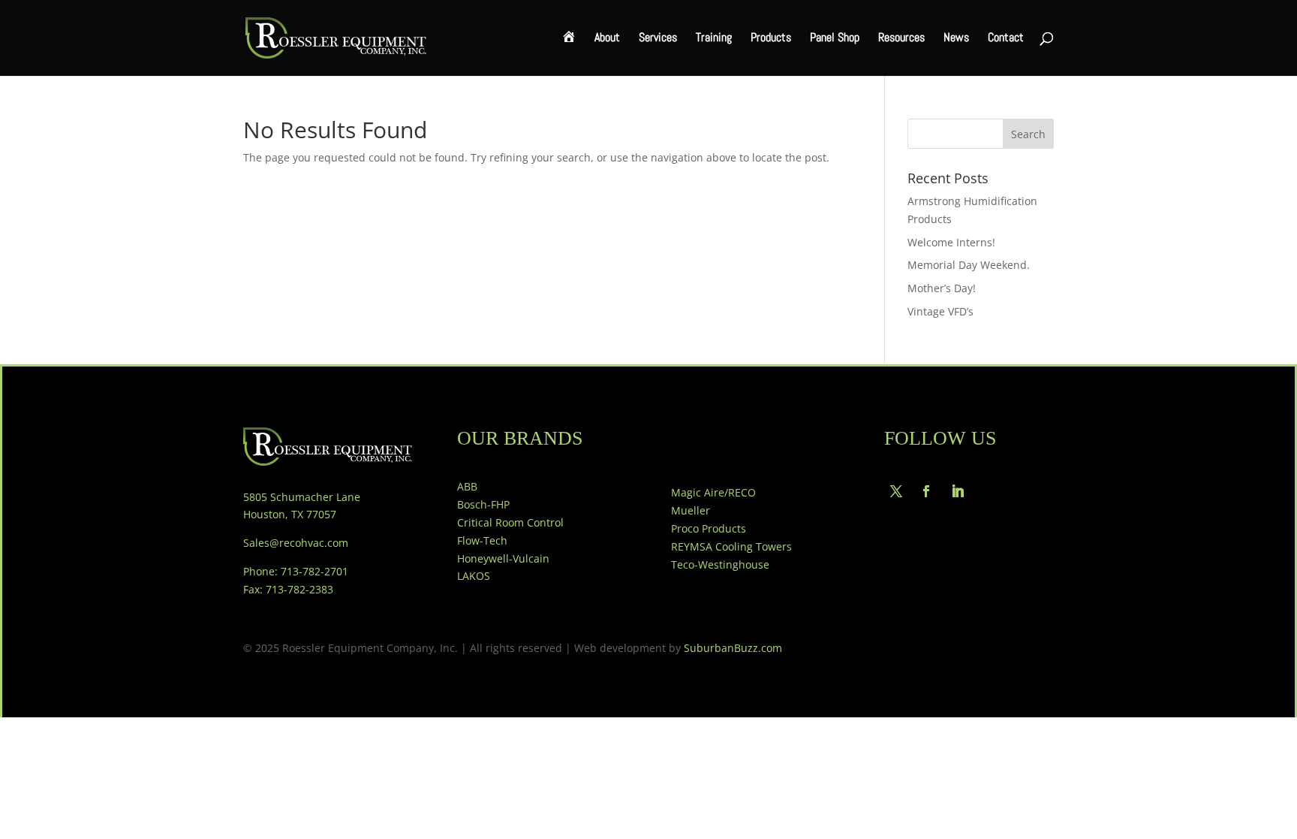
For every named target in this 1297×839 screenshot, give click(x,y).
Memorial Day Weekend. (968, 265)
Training (714, 38)
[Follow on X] (896, 491)
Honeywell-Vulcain (503, 558)
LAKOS (473, 576)
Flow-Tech (482, 540)
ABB (467, 486)
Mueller (690, 510)
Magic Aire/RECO (713, 492)
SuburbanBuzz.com (733, 648)
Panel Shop (834, 38)
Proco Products (708, 528)
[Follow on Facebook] (926, 491)
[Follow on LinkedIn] (957, 491)
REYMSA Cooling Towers (731, 546)
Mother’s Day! (941, 288)
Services (658, 38)
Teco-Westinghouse (720, 564)
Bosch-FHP (483, 504)
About (607, 38)
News (956, 38)
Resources (901, 38)
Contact (1006, 38)
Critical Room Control (510, 522)
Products (771, 38)
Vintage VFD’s (940, 311)
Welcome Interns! (951, 242)
